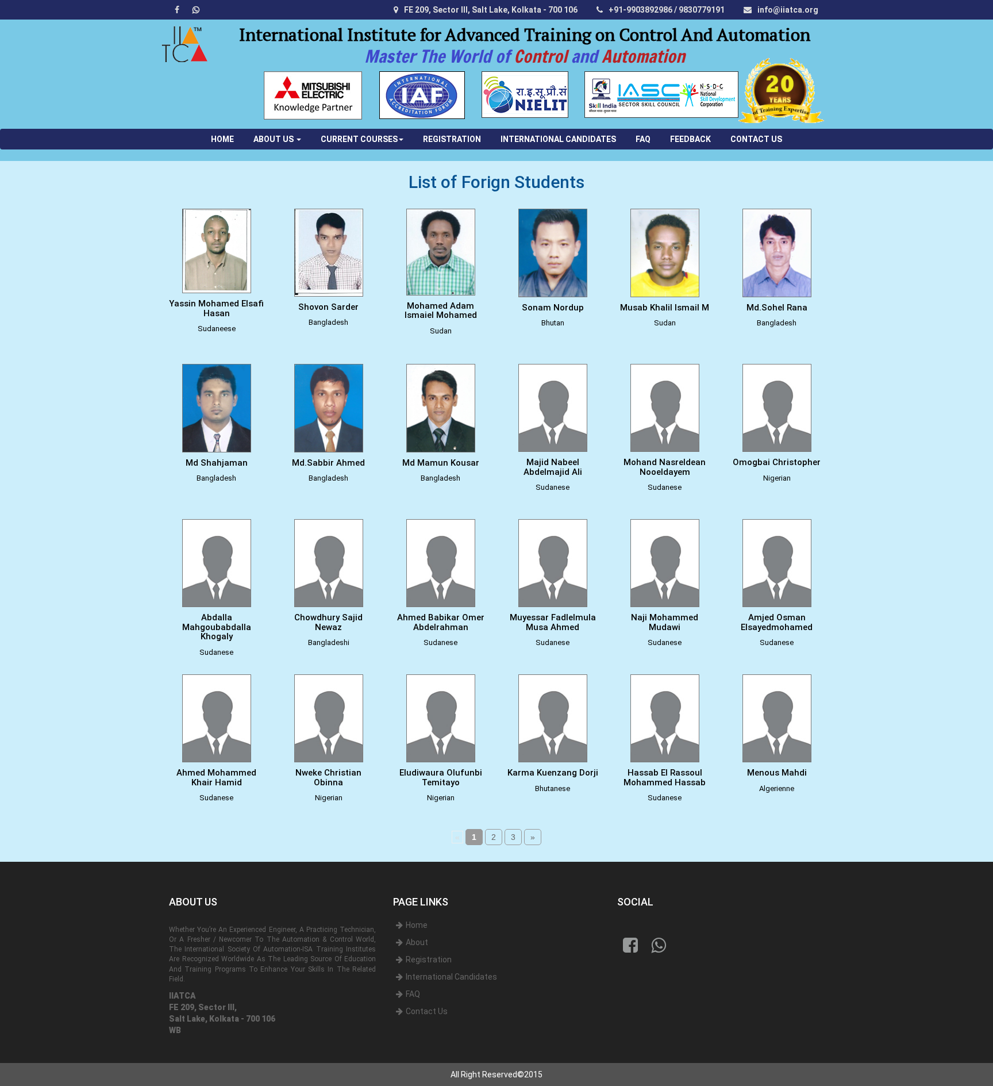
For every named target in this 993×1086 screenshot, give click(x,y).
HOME (227, 139)
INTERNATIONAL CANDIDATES (558, 139)
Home (417, 925)
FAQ (643, 139)
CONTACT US (756, 139)
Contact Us (427, 1011)
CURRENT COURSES (359, 139)
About (417, 942)
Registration (429, 959)
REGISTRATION (452, 139)
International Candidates (451, 976)
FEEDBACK (690, 139)
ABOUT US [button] (274, 139)
